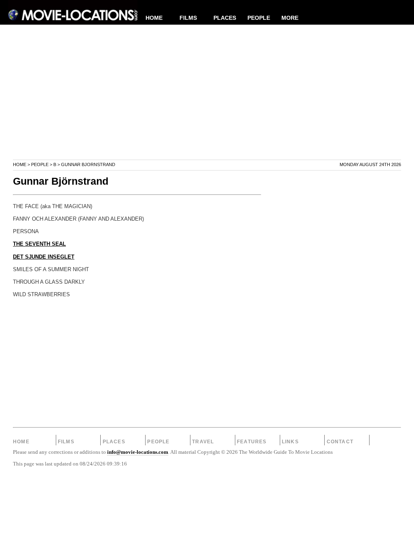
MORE (289, 18)
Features (252, 442)
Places (114, 442)
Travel (203, 442)
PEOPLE (258, 18)
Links (290, 442)
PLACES (224, 18)
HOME (154, 18)
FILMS (188, 18)
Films (66, 442)
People (40, 164)
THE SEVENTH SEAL (39, 244)
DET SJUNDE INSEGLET (43, 257)
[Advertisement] (207, 102)
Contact (340, 442)
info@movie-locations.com (137, 452)
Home (19, 164)
